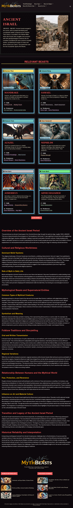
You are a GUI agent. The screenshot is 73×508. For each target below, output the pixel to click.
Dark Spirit (8, 171)
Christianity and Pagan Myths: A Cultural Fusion (22, 480)
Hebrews (6, 87)
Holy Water (19, 210)
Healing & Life (8, 105)
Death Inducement (60, 105)
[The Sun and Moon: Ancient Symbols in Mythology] (6, 488)
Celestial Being (46, 71)
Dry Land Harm (8, 110)
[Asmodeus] (18, 182)
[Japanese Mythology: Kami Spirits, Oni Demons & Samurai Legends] (6, 495)
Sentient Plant (9, 71)
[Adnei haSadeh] (54, 182)
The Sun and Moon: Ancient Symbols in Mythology (23, 487)
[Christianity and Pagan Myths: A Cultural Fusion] (6, 480)
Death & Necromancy (47, 105)
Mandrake (11, 92)
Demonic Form (9, 121)
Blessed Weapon (8, 160)
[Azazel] (18, 131)
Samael (46, 92)
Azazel (9, 142)
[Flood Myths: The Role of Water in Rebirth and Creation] (42, 480)
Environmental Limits (20, 110)
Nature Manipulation (46, 205)
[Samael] (54, 81)
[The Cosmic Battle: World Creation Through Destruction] (42, 488)
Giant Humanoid (47, 121)
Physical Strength (46, 155)
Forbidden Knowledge (10, 155)
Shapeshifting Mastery (21, 205)
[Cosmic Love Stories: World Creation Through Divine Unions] (42, 495)
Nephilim (47, 142)
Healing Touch (18, 105)
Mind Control (22, 155)
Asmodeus (11, 193)
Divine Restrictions (54, 110)
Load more (36, 217)
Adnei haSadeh (51, 193)
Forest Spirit (45, 171)
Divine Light (44, 110)
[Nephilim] (54, 131)
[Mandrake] (18, 81)
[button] (70, 6)
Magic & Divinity (8, 205)
